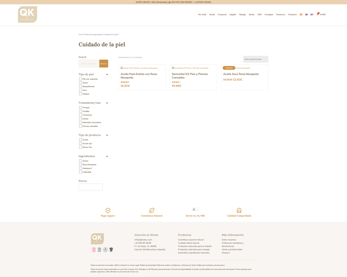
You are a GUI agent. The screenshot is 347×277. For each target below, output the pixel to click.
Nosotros (280, 14)
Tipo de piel (86, 74)
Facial (212, 14)
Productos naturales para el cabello (195, 246)
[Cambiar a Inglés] (306, 14)
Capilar (232, 14)
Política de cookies (163, 265)
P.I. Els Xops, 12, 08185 (145, 246)
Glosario (226, 252)
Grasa (85, 82)
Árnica (85, 161)
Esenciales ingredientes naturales (194, 252)
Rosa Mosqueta (89, 164)
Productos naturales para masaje (194, 249)
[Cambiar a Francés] (312, 14)
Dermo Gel (87, 143)
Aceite (85, 139)
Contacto (292, 14)
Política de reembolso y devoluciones (211, 265)
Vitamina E (87, 168)
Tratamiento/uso (90, 102)
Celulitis (86, 111)
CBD (259, 14)
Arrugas (86, 107)
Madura (86, 94)
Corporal (222, 14)
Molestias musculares (92, 122)
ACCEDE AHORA (203, 2)
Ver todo (202, 14)
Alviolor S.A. (134, 272)
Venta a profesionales (232, 249)
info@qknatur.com (143, 239)
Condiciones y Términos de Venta (183, 265)
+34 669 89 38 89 (142, 243)
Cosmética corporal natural (191, 239)
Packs (251, 14)
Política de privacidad (148, 265)
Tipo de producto (90, 135)
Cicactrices (87, 115)
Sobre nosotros (229, 239)
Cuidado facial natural (188, 243)
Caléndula (87, 172)
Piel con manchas (90, 79)
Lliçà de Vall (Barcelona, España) (149, 249)
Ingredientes (87, 156)
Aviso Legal (134, 265)
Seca (85, 90)
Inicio (81, 34)
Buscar (104, 63)
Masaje (242, 14)
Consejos (269, 14)
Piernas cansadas (90, 126)
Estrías (85, 118)
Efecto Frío (87, 147)
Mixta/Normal (88, 86)
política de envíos (211, 269)
